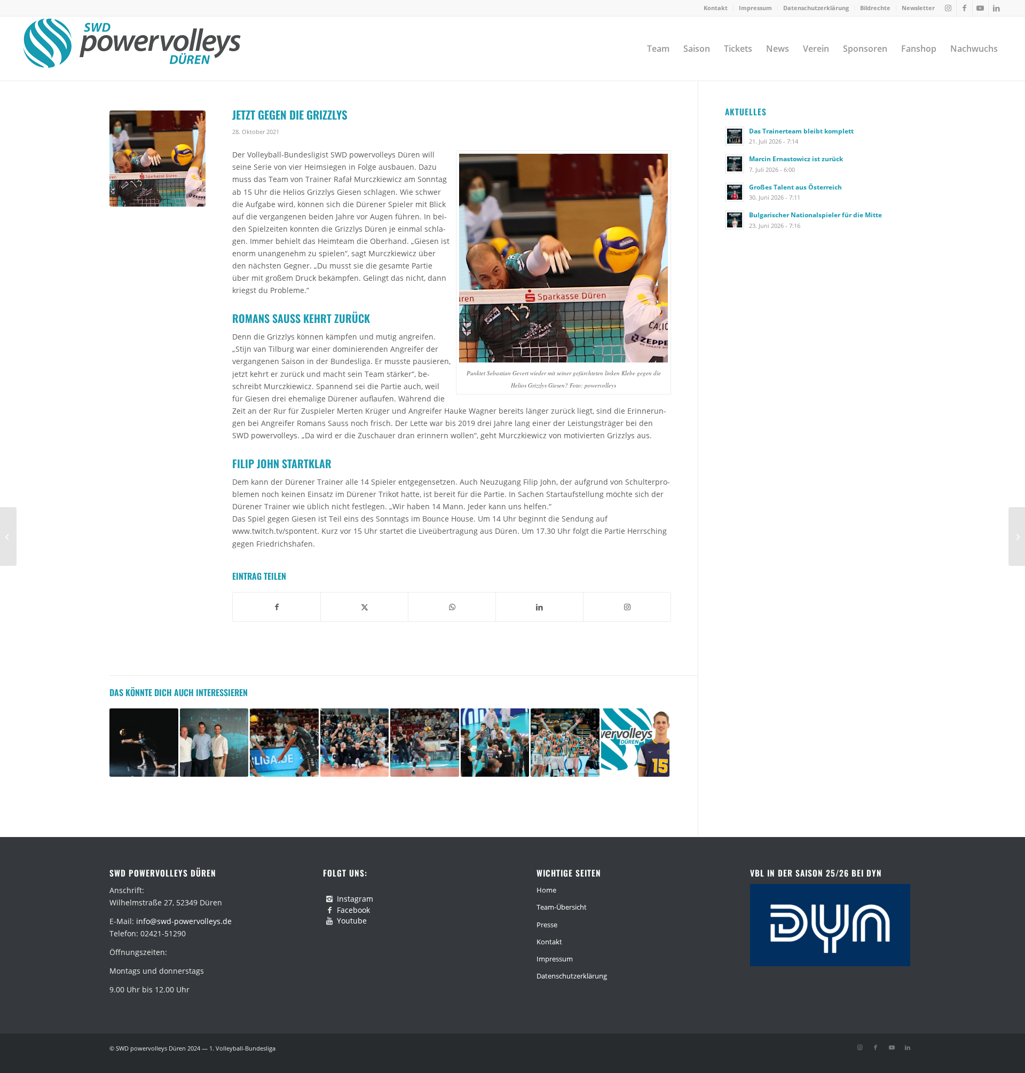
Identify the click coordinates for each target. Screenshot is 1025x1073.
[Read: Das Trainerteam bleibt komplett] (734, 136)
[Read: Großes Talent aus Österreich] (734, 192)
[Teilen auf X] (364, 607)
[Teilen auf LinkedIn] (539, 607)
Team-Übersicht (562, 907)
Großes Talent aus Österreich (795, 187)
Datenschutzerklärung (816, 8)
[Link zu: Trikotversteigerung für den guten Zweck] (565, 742)
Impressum (755, 8)
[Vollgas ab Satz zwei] (8, 536)
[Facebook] (329, 910)
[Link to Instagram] (627, 607)
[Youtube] (329, 921)
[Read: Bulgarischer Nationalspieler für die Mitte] (734, 220)
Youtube (352, 921)
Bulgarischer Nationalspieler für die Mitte (815, 214)
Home (546, 890)
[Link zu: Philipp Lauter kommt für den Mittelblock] (635, 742)
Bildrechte (875, 8)
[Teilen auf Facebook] (276, 607)
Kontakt (716, 8)
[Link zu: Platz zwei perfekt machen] (495, 742)
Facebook (353, 910)
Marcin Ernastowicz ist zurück (796, 158)
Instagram (355, 899)
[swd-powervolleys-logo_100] (131, 49)
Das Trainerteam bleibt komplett (801, 131)
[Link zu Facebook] (964, 8)
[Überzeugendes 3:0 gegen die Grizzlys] (1016, 536)
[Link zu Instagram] (948, 8)
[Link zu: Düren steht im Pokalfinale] (354, 742)
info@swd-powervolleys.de (184, 921)
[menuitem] (716, 8)
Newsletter (918, 8)
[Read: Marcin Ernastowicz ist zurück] (734, 163)
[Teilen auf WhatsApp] (451, 607)
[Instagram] (329, 899)
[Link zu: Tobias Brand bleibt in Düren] (143, 742)
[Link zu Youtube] (980, 8)
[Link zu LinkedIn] (997, 8)
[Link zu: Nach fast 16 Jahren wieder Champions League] (284, 742)
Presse (547, 924)
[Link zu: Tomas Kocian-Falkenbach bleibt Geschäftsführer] (214, 742)
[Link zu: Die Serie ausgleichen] (424, 742)
